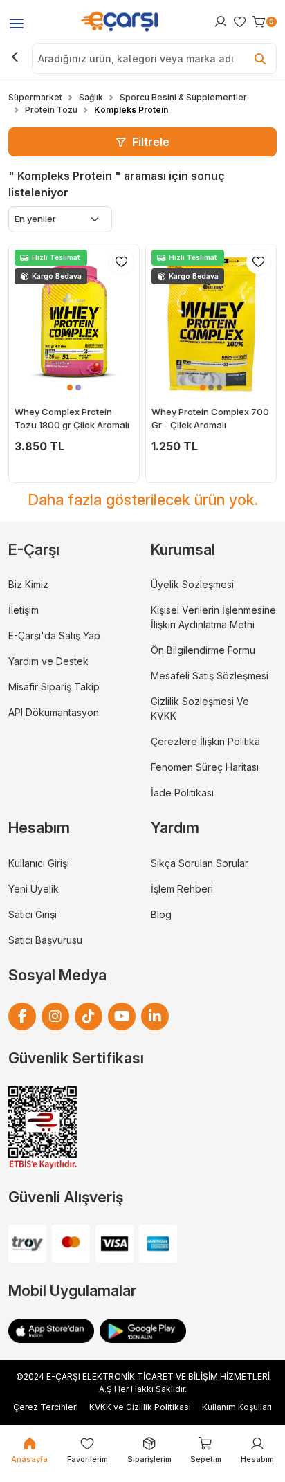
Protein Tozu (51, 109)
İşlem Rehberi (182, 889)
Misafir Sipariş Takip (54, 687)
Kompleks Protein (131, 109)
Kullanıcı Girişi (38, 863)
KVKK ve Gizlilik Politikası (140, 1407)
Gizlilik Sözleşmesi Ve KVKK (200, 708)
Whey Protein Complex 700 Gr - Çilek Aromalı (210, 418)
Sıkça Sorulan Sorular (199, 863)
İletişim (23, 610)
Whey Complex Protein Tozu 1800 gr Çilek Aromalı (72, 418)
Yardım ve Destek (48, 661)
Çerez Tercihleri (45, 1407)
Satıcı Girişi (32, 914)
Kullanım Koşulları (237, 1407)
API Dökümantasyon (53, 712)
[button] (70, 387)
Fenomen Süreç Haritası (205, 767)
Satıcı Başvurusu (45, 940)
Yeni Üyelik (33, 889)
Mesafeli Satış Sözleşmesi (209, 675)
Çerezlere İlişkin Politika (205, 741)
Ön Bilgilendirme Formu (203, 650)
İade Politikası (182, 792)
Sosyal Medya (57, 975)
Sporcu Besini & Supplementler (183, 97)
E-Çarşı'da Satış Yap (54, 635)
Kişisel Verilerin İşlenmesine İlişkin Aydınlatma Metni (213, 617)
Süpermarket (35, 97)
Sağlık (91, 97)
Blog (161, 914)
